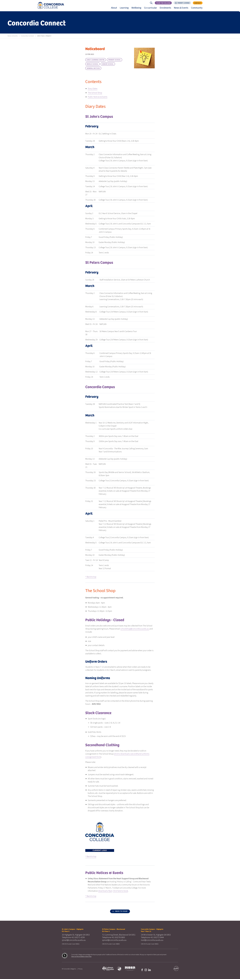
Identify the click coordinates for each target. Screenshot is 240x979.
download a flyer (105, 890)
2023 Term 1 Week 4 (44, 36)
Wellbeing (137, 8)
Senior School (108, 64)
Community (197, 8)
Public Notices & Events (97, 96)
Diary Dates (92, 88)
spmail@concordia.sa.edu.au (114, 940)
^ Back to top (90, 576)
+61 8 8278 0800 (118, 937)
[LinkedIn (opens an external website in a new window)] (149, 969)
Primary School (114, 60)
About (114, 8)
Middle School (92, 64)
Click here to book (120, 890)
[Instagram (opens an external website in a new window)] (146, 969)
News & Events (182, 8)
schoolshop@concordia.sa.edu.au (134, 628)
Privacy (80, 969)
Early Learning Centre (96, 60)
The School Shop (95, 92)
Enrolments (166, 8)
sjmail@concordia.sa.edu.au (74, 940)
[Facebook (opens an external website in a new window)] (142, 969)
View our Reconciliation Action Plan (81, 956)
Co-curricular (151, 8)
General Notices (93, 68)
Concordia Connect (27, 36)
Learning (125, 8)
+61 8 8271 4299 (78, 937)
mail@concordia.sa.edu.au (152, 940)
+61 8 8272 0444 (157, 937)
